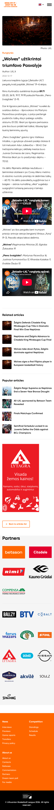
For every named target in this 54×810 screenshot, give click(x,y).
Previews (6, 731)
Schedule (33, 731)
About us (6, 758)
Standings (33, 727)
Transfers (6, 739)
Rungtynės (7, 52)
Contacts (6, 762)
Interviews (7, 727)
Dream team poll (10, 778)
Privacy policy (8, 743)
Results (32, 735)
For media (7, 782)
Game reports (8, 735)
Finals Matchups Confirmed (28, 413)
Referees (6, 766)
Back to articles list (18, 524)
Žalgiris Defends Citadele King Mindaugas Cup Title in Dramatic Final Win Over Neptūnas (31, 326)
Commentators (9, 770)
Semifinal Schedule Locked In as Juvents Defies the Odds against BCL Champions (31, 429)
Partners (6, 774)
